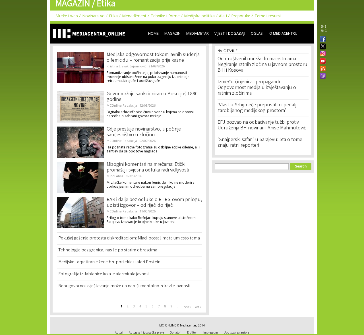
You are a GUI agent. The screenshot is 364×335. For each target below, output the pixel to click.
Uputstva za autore (236, 332)
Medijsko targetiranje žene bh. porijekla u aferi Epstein (109, 262)
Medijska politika (199, 15)
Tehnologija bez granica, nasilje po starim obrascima (107, 250)
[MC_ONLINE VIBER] (322, 76)
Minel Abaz (115, 176)
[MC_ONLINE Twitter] (321, 46)
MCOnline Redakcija (122, 105)
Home (153, 33)
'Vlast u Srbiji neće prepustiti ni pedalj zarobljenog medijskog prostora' (257, 108)
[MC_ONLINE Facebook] (322, 39)
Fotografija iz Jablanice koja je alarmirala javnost (104, 274)
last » (198, 307)
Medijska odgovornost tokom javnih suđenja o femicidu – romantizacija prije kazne (153, 57)
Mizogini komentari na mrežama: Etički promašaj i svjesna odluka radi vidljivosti (148, 167)
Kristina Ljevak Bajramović (126, 66)
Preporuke (240, 15)
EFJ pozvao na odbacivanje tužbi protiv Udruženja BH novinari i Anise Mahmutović (262, 125)
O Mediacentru (283, 33)
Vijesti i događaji (229, 33)
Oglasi (257, 33)
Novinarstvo (93, 15)
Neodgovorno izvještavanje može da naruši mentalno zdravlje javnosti (124, 286)
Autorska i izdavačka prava (146, 332)
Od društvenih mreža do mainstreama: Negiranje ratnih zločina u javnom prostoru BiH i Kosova (262, 64)
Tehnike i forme (165, 15)
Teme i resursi (268, 15)
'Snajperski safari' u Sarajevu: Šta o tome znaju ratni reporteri (260, 142)
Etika (113, 15)
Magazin (172, 33)
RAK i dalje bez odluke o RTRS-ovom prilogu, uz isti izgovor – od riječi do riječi (154, 202)
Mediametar (197, 33)
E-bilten (192, 332)
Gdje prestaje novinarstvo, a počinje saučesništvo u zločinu (144, 132)
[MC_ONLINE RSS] (322, 69)
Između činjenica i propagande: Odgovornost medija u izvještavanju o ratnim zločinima (257, 87)
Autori (119, 332)
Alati (223, 15)
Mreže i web (66, 15)
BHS (323, 26)
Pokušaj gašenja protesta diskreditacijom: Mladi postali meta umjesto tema (129, 238)
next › (187, 307)
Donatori (175, 332)
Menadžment (134, 15)
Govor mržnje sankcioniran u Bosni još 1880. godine (153, 97)
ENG (323, 31)
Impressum (210, 332)
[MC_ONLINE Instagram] (322, 54)
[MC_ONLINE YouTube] (322, 61)
